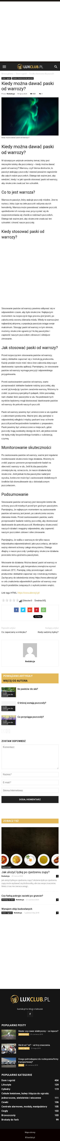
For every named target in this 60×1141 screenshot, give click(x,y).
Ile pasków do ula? (27, 688)
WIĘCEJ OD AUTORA (15, 680)
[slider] (10, 600)
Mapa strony (30, 1132)
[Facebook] (30, 1014)
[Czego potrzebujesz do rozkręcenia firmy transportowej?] (8, 1063)
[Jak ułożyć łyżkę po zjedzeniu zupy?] (30, 848)
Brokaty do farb (8, 900)
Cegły (4, 1111)
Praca (21, 1065)
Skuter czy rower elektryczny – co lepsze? (38, 1031)
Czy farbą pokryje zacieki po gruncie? (22, 895)
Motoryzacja (23, 1034)
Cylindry (5, 1089)
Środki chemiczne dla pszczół (23, 78)
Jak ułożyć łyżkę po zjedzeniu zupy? (25, 872)
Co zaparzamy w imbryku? (14, 632)
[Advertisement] (30, 31)
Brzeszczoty (8, 1115)
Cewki (4, 1102)
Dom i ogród (6, 78)
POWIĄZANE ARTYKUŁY (18, 676)
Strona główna (7, 73)
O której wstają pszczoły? (31, 702)
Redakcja (11, 94)
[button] (56, 67)
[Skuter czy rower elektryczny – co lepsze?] (8, 1035)
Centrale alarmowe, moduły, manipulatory (24, 1106)
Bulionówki (6, 867)
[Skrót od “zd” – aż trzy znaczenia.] (8, 1049)
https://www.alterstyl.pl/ (29, 593)
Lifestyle (6, 1084)
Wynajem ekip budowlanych (16, 908)
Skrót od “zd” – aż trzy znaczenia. (34, 1045)
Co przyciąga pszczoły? (30, 716)
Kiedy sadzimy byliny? (48, 632)
